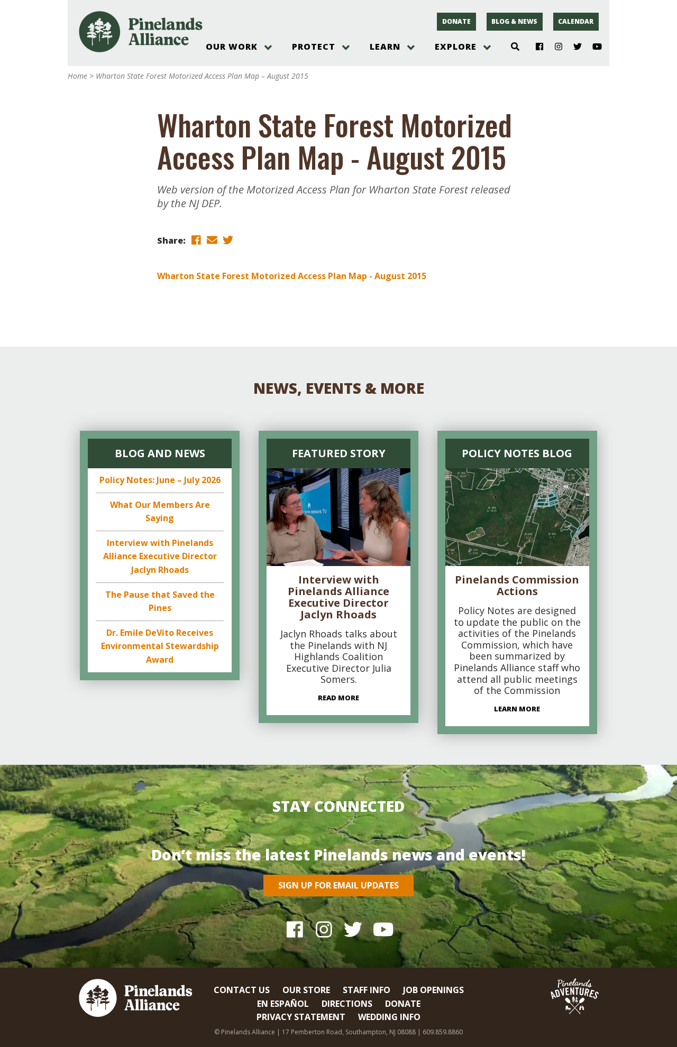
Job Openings (433, 990)
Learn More (517, 709)
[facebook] (196, 240)
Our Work (232, 46)
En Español (283, 1003)
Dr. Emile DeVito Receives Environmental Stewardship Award (160, 646)
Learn (385, 46)
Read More (338, 697)
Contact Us (242, 990)
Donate (456, 21)
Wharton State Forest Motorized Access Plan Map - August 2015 (291, 276)
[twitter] (228, 240)
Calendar (575, 21)
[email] (212, 240)
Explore (456, 46)
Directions (347, 1003)
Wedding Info (389, 1017)
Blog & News (514, 21)
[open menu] (268, 47)
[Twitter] (573, 47)
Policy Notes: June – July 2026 (160, 480)
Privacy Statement (301, 1017)
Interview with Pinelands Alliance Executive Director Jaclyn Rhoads (160, 556)
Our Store (306, 990)
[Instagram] (554, 47)
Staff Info (366, 990)
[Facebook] (535, 47)
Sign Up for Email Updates (338, 885)
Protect (313, 46)
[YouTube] (592, 47)
